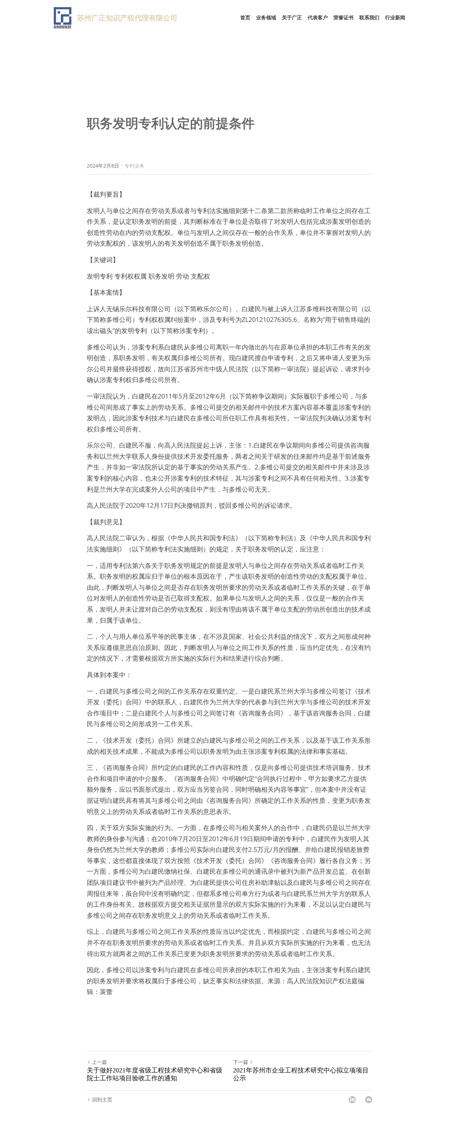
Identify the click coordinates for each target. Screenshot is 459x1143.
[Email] (368, 1099)
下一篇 (240, 1061)
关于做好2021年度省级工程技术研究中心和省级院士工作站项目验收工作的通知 (154, 1074)
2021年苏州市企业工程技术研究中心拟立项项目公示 (301, 1074)
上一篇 (99, 1061)
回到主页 (102, 1099)
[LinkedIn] (352, 1099)
